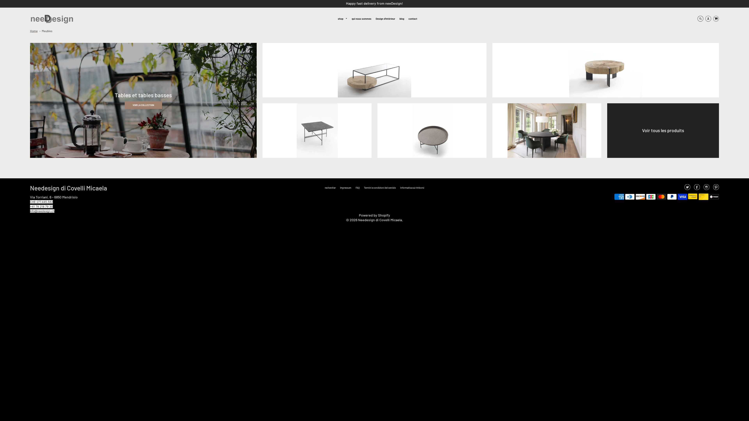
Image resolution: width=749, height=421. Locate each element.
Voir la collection (143, 105)
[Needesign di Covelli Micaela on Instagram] (706, 188)
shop (341, 18)
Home (34, 31)
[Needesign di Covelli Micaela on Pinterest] (716, 188)
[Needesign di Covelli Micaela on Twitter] (687, 188)
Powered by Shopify (374, 215)
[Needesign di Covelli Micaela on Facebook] (697, 188)
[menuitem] (342, 18)
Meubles (47, 31)
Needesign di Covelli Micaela (68, 188)
